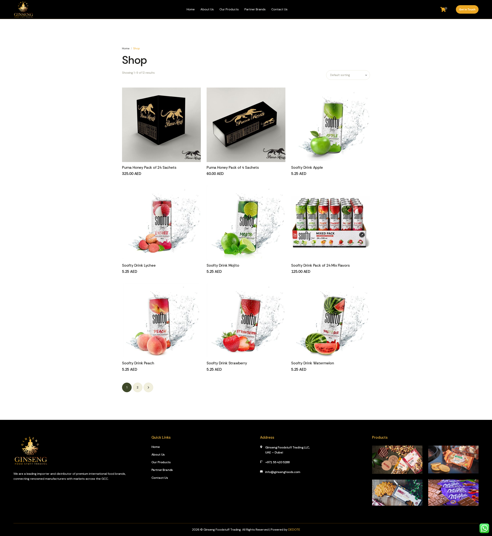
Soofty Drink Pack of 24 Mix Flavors (320, 265)
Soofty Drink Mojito (223, 265)
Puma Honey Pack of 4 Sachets (233, 167)
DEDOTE (294, 530)
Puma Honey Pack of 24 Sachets (149, 167)
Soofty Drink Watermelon (312, 363)
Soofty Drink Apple (307, 167)
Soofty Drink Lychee (138, 265)
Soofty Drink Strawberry (227, 363)
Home (126, 48)
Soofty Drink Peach (138, 363)
